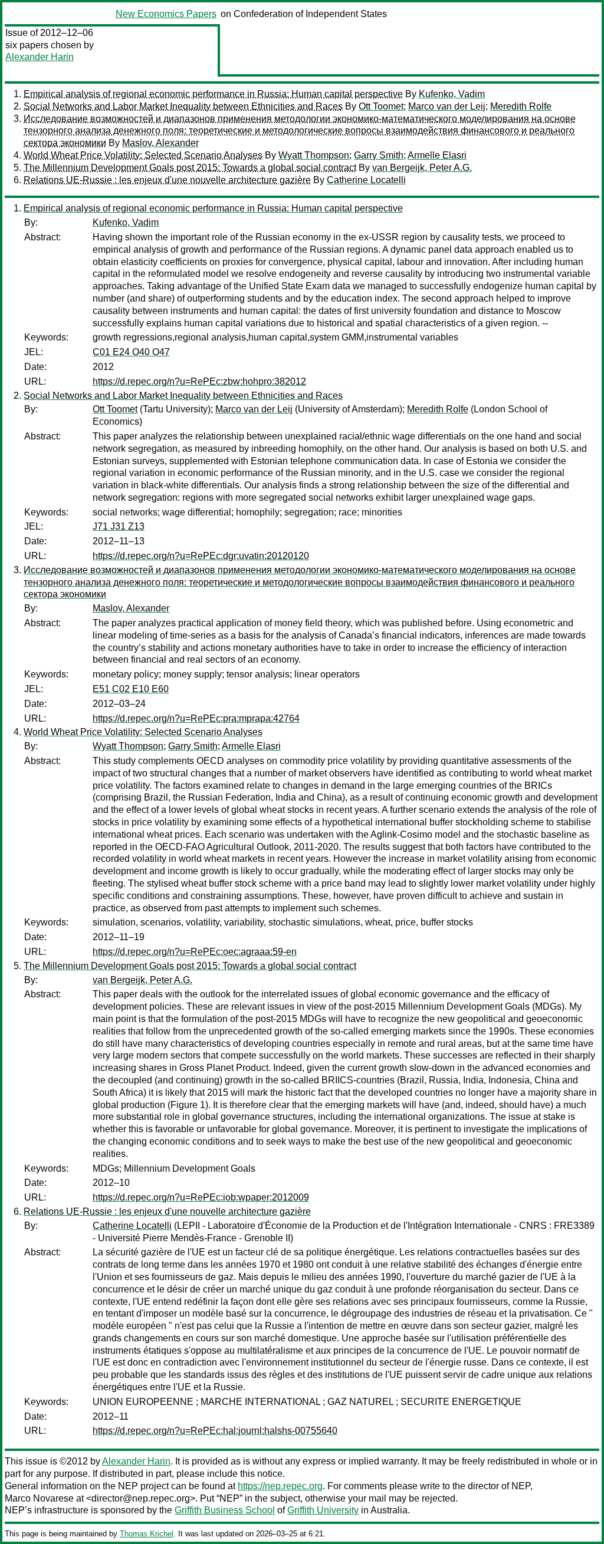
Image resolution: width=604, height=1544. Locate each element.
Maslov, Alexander (160, 143)
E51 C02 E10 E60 (131, 689)
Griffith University (323, 1510)
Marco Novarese (39, 1498)
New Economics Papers (166, 14)
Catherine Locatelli (366, 180)
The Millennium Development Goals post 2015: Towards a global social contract (190, 168)
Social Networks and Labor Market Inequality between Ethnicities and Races (183, 106)
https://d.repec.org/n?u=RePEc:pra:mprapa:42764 (196, 718)
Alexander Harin (39, 57)
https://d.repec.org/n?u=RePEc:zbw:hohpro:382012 (199, 381)
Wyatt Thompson (313, 155)
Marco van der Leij (446, 106)
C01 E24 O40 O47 (131, 352)
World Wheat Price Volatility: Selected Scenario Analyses (143, 155)
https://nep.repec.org (280, 1486)
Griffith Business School (225, 1510)
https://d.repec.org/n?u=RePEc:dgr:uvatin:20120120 (201, 556)
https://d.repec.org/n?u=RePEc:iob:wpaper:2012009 (201, 1197)
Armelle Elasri (437, 155)
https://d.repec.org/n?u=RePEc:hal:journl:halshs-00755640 (215, 1431)
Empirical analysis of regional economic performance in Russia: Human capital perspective (213, 94)
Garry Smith (378, 155)
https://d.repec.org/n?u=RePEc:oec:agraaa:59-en (195, 952)
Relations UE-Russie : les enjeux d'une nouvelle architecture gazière (167, 180)
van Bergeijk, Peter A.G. (422, 168)
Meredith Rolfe (521, 106)
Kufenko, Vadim (452, 94)
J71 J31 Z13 (119, 526)
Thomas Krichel (146, 1533)
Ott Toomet (381, 106)
